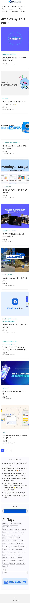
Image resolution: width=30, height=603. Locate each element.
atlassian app (14, 526)
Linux (14, 540)
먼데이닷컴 (5, 557)
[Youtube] (13, 600)
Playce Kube (23, 546)
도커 (18, 554)
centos (17, 529)
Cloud (13, 6)
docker (5, 535)
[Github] (16, 600)
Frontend (20, 535)
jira (4, 537)
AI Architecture (17, 523)
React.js (11, 549)
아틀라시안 (13, 557)
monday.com (10, 9)
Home (3, 6)
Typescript (16, 552)
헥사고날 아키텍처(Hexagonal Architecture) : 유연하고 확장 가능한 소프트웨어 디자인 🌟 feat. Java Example (15, 486)
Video (23, 552)
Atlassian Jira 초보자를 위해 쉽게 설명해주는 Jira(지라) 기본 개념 (15, 474)
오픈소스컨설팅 (13, 560)
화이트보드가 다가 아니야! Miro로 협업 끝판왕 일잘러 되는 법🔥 (15, 469)
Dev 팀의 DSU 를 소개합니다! (12, 493)
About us (23, 11)
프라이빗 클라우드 (20, 563)
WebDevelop (11, 554)
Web (4, 554)
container (14, 532)
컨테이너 (5, 563)
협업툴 (5, 566)
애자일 (20, 557)
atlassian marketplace (8, 529)
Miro (3, 9)
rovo (4, 552)
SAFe (10, 552)
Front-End (12, 535)
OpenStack (6, 546)
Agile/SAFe (19, 9)
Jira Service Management (14, 537)
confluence (6, 532)
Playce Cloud (15, 546)
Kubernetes (6, 540)
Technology (5, 11)
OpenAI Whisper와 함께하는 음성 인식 (15, 495)
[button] (15, 597)
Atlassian (21, 6)
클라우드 (12, 563)
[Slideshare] (18, 600)
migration (20, 540)
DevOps (21, 532)
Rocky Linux (19, 549)
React (5, 549)
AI (8, 6)
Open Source (20, 543)
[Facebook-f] (11, 600)
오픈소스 (5, 560)
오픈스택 (21, 560)
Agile (5, 523)
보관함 (4, 570)
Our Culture (15, 11)
